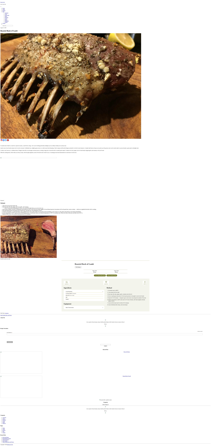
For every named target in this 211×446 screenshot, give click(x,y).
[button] (102, 291)
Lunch (6, 18)
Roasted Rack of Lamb (7, 438)
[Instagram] (1, 140)
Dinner (6, 19)
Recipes (4, 10)
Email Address (9, 332)
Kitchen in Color (10, 444)
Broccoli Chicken (6, 437)
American (6, 12)
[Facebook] (4, 140)
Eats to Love (2, 2)
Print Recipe (78, 267)
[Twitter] (6, 140)
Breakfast (6, 17)
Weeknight (7, 21)
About (4, 9)
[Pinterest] (8, 140)
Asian (6, 14)
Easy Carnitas (5, 440)
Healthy (6, 22)
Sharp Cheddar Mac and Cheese (6, 315)
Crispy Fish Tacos (6, 439)
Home (4, 8)
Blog (3, 11)
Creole (4, 421)
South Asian (7, 15)
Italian (6, 16)
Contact (4, 23)
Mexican (4, 423)
